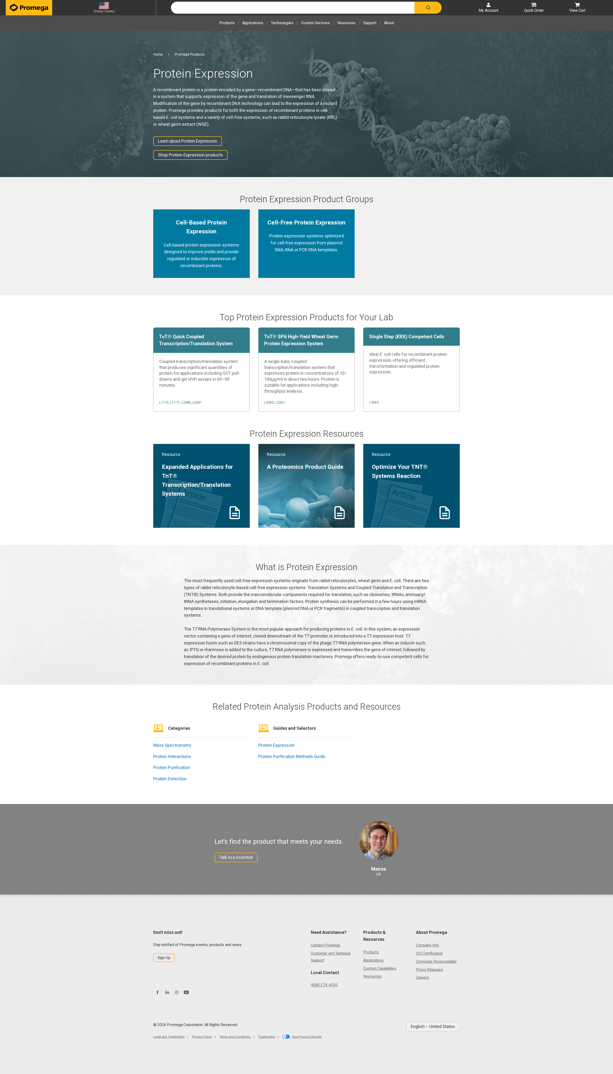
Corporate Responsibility (436, 961)
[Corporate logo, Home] (29, 7)
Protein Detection (170, 778)
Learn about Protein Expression (187, 141)
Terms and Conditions (234, 1037)
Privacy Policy (202, 1037)
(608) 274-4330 (324, 985)
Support (369, 23)
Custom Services (315, 23)
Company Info (427, 945)
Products (227, 23)
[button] (428, 8)
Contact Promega (325, 945)
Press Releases (429, 969)
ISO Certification (429, 953)
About (389, 23)
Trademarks (266, 1037)
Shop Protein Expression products (190, 154)
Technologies (282, 23)
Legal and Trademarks (169, 1037)
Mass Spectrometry (172, 745)
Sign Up (164, 957)
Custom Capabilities (379, 968)
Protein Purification (171, 767)
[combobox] (292, 8)
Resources (346, 23)
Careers (422, 977)
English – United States (433, 1026)
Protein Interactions (172, 756)
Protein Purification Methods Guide (291, 756)
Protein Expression (276, 745)
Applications (252, 23)
